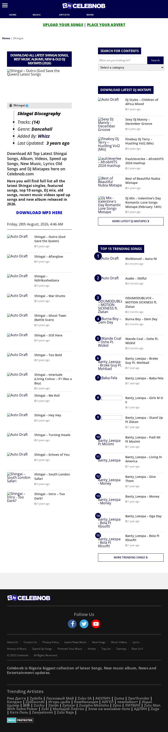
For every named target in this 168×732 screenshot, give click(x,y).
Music (37, 15)
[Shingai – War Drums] (19, 302)
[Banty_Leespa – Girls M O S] (110, 404)
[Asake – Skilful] (110, 284)
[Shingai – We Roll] (19, 401)
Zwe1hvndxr (138, 698)
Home (13, 15)
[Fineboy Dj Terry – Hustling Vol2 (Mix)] (110, 145)
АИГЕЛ (108, 701)
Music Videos (119, 642)
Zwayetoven (42, 712)
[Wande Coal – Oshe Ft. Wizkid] (110, 345)
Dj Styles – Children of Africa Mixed (141, 102)
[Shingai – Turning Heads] (19, 441)
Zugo (155, 708)
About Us (12, 642)
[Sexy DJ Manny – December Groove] (110, 125)
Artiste (64, 15)
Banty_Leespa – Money (142, 496)
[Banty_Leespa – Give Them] (110, 483)
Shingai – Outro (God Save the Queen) (49, 239)
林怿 (26, 705)
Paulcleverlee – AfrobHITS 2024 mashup (144, 161)
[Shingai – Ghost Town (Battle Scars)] (19, 321)
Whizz (44, 136)
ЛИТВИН (132, 705)
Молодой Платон (68, 708)
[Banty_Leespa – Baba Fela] (110, 384)
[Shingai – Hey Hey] (19, 421)
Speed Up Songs (42, 649)
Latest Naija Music (75, 642)
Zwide (53, 705)
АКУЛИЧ (102, 698)
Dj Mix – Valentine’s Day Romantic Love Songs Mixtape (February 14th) (143, 202)
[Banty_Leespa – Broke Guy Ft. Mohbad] (110, 364)
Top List (106, 649)
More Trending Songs (130, 557)
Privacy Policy (50, 642)
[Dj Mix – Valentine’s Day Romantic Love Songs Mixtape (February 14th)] (110, 205)
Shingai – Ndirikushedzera (46, 278)
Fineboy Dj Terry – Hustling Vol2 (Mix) (139, 141)
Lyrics (136, 642)
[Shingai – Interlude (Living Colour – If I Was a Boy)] (19, 381)
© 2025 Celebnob (17, 655)
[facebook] (72, 623)
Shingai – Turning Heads (52, 435)
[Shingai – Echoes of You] (19, 460)
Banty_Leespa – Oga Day (143, 516)
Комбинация (86, 701)
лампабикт (127, 701)
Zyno (117, 705)
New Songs (99, 642)
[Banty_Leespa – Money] (110, 502)
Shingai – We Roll (47, 395)
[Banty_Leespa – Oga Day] (110, 522)
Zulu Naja (65, 712)
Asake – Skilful (136, 278)
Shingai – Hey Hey (47, 415)
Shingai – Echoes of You (52, 454)
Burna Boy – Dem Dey (141, 319)
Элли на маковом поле (109, 708)
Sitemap (121, 649)
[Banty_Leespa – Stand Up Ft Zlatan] (110, 423)
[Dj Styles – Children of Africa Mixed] (110, 106)
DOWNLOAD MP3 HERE (39, 212)
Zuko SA (85, 698)
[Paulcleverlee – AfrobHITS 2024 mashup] (110, 165)
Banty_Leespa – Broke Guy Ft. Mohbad (141, 360)
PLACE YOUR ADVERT (106, 24)
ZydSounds (35, 701)
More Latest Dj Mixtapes (129, 221)
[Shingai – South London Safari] (19, 480)
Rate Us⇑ (137, 649)
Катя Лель (19, 712)
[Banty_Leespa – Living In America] (110, 463)
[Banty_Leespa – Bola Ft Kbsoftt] (110, 542)
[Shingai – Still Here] (19, 341)
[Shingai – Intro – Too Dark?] (19, 500)
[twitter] (84, 623)
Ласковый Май (60, 698)
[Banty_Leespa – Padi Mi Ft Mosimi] (110, 443)
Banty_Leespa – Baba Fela (144, 378)
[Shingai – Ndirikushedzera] (19, 282)
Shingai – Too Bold (48, 355)
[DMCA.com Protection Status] (84, 720)
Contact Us (30, 642)
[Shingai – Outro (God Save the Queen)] (19, 243)
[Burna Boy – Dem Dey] (110, 325)
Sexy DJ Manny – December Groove (138, 121)
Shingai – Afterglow (48, 256)
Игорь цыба (59, 701)
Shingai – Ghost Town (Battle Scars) (50, 317)
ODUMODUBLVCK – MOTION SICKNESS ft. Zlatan (141, 302)
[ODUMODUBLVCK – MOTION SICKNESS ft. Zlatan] (110, 304)
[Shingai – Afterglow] (19, 262)
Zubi (45, 708)
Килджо (14, 701)
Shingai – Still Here (48, 335)
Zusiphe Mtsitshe (94, 705)
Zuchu (39, 705)
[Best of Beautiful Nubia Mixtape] (110, 184)
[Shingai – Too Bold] (19, 361)
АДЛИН (140, 708)
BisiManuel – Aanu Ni (141, 259)
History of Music (17, 649)
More (90, 15)
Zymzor (68, 705)
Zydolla (36, 698)
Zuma (119, 698)
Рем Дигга (16, 698)
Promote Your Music (70, 649)
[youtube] (95, 623)
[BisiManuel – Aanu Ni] (110, 265)
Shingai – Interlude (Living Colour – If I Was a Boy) (53, 379)
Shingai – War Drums (49, 296)
